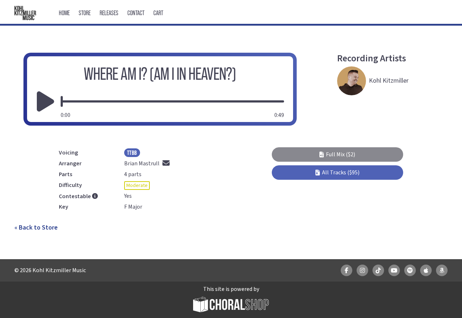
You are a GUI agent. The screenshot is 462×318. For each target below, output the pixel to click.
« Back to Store (36, 227)
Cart (158, 13)
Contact (135, 13)
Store (85, 13)
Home (64, 13)
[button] (337, 154)
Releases (109, 13)
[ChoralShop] (231, 305)
